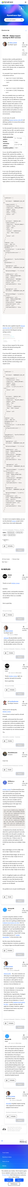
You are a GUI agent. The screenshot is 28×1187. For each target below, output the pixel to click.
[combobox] (14, 20)
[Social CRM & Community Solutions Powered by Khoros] (23, 1141)
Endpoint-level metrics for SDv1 (11, 923)
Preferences (14, 1184)
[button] (8, 1180)
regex (4, 535)
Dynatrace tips (5, 30)
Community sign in (21, 8)
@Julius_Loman (15, 583)
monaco (14, 521)
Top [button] (2, 1140)
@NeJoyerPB (7, 974)
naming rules (19, 532)
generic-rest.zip (8, 539)
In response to (13, 634)
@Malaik (6, 638)
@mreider (8, 1103)
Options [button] (26, 30)
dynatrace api (11, 532)
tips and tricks (11, 535)
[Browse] (6, 8)
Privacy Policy (5, 1175)
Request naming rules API (15, 120)
